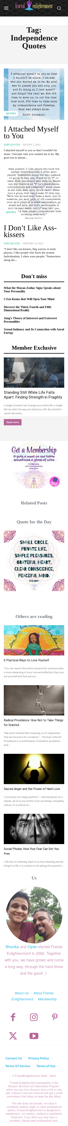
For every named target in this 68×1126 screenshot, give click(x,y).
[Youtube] (34, 1036)
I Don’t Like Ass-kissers (30, 231)
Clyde (32, 946)
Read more (13, 422)
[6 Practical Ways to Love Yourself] (34, 640)
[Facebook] (13, 1017)
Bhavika (12, 946)
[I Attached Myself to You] (34, 94)
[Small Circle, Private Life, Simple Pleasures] (34, 561)
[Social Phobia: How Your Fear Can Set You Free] (34, 829)
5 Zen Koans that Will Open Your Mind (29, 299)
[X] (13, 1036)
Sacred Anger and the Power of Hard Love (32, 789)
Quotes (11, 113)
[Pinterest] (54, 1017)
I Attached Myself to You (31, 132)
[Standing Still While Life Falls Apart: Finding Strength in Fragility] (34, 372)
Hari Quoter (12, 144)
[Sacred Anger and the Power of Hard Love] (34, 769)
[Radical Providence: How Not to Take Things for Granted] (34, 700)
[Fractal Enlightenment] (34, 5)
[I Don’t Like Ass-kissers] (34, 193)
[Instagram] (34, 1017)
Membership (47, 998)
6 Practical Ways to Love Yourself (26, 660)
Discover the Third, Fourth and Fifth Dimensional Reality (27, 308)
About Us (22, 992)
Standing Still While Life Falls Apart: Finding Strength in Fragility (33, 394)
